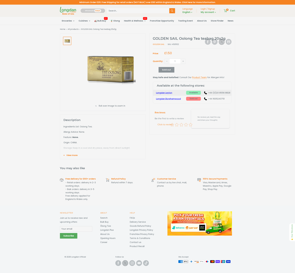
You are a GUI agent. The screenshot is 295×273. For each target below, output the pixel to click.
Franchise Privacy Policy (142, 234)
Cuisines (83, 20)
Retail (97, 11)
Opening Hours (107, 238)
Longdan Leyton (164, 92)
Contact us (135, 242)
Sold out (166, 69)
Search (104, 217)
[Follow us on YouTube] (139, 263)
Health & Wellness (133, 20)
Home (62, 29)
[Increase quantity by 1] (183, 61)
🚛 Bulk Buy (100, 20)
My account (208, 12)
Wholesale (89, 11)
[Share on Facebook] (208, 42)
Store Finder (217, 20)
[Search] (172, 10)
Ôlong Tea (105, 225)
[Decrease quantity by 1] (166, 61)
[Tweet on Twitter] (222, 42)
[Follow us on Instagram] (132, 263)
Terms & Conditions (140, 238)
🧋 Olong (115, 20)
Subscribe (68, 235)
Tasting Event (185, 20)
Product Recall (137, 246)
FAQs (132, 217)
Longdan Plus (107, 230)
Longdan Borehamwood (168, 98)
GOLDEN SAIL (158, 44)
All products (73, 29)
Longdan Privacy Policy (141, 230)
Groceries (67, 20)
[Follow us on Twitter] (125, 263)
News (230, 20)
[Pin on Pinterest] (215, 42)
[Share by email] (229, 42)
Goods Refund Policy (140, 225)
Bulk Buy (104, 221)
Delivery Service (138, 221)
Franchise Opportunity (162, 20)
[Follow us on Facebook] (118, 263)
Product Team (199, 77)
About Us (202, 20)
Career (103, 242)
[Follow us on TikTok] (146, 263)
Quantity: (158, 61)
